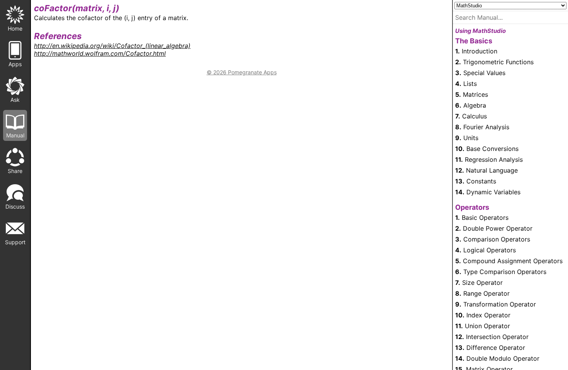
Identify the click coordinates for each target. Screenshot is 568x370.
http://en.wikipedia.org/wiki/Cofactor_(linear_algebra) (112, 46)
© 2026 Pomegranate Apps (242, 72)
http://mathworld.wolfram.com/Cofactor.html (100, 53)
